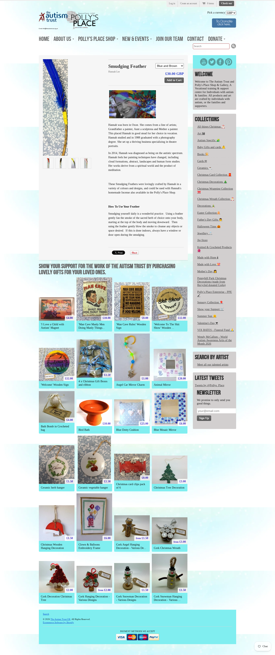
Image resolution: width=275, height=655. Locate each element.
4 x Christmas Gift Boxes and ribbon (93, 383)
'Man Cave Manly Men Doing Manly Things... (92, 326)
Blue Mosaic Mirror (165, 429)
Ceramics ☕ (204, 167)
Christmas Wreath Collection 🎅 (215, 198)
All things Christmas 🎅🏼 (211, 126)
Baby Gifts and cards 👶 (211, 147)
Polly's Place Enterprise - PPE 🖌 (214, 293)
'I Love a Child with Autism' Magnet (52, 326)
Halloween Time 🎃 (208, 226)
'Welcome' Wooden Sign (55, 384)
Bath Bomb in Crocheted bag (55, 428)
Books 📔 (203, 154)
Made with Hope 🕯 (207, 257)
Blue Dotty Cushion (127, 429)
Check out (226, 3)
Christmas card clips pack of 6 (130, 486)
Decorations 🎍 (206, 205)
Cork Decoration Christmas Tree (56, 598)
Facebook (220, 62)
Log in (172, 3)
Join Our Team (169, 39)
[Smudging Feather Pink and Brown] (85, 163)
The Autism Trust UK (60, 619)
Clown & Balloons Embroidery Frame (89, 546)
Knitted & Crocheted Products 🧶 (214, 249)
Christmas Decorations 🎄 (212, 181)
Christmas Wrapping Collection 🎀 (215, 190)
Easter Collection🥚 (208, 212)
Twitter (212, 62)
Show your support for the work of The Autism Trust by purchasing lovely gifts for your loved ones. (107, 269)
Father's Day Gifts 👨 (209, 219)
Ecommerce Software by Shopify (58, 622)
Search (46, 614)
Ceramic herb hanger (53, 487)
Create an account (188, 3)
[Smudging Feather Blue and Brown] (73, 107)
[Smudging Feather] (73, 163)
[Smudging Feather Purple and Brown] (60, 163)
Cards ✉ (202, 161)
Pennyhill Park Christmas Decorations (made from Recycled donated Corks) (211, 282)
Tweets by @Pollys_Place (209, 385)
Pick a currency (216, 12)
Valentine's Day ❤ (207, 323)
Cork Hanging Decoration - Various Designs (94, 598)
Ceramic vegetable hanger (93, 487)
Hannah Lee (114, 71)
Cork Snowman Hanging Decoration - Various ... (168, 598)
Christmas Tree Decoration (169, 487)
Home (44, 39)
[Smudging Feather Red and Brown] (48, 163)
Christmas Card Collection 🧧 (214, 174)
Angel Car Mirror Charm (130, 384)
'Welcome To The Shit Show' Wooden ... (166, 326)
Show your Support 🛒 (210, 309)
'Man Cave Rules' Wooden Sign (131, 326)
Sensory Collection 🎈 (210, 302)
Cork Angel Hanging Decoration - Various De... (131, 546)
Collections (207, 119)
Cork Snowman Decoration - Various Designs (131, 598)
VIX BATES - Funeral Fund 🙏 (215, 330)
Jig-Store (202, 240)
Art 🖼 (201, 133)
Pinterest (228, 62)
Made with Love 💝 (208, 264)
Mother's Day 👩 (207, 271)
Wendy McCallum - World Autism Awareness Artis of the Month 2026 (214, 340)
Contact (195, 39)
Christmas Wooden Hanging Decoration (52, 546)
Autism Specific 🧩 (208, 140)
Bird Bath (84, 429)
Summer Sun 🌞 (206, 316)
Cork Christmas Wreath (167, 548)
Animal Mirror (162, 384)
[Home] (68, 28)
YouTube (203, 62)
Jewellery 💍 (204, 233)
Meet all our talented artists (212, 364)
